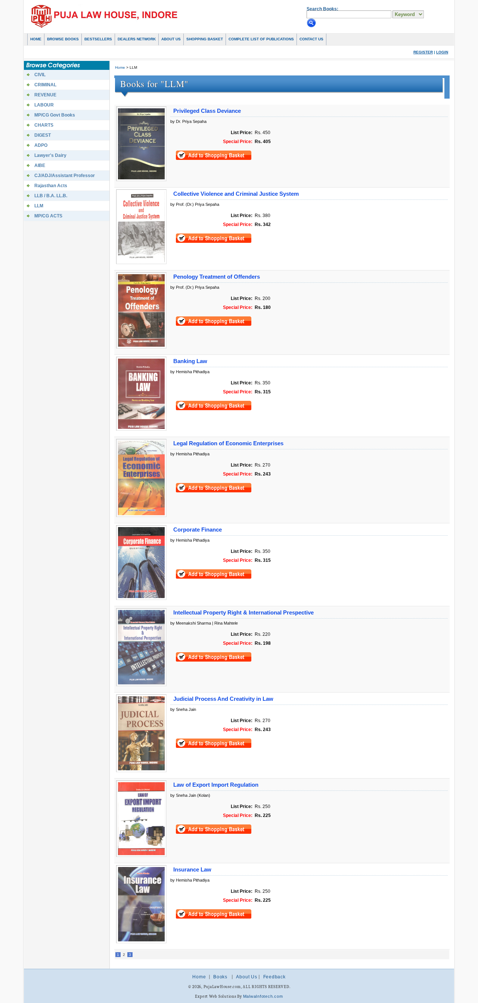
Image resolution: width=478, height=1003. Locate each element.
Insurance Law (192, 870)
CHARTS (43, 125)
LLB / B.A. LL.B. (50, 195)
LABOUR (44, 105)
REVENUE (45, 94)
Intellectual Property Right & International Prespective (243, 613)
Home (35, 39)
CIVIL (40, 74)
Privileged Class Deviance (207, 111)
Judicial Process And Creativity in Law (223, 699)
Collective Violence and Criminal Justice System (236, 194)
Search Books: (322, 9)
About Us (171, 39)
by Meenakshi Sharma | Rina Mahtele (204, 623)
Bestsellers (98, 39)
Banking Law (190, 361)
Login (442, 52)
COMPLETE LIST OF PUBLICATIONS (261, 39)
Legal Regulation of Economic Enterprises (228, 443)
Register (423, 52)
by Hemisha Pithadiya (189, 371)
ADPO (40, 145)
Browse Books (63, 39)
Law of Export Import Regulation (215, 785)
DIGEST (42, 135)
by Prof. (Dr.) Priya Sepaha (194, 204)
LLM (38, 205)
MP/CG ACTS (48, 216)
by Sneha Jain (183, 709)
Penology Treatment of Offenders (216, 277)
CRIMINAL (45, 84)
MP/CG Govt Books (54, 115)
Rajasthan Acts (50, 185)
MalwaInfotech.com (263, 996)
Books (220, 976)
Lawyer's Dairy (50, 155)
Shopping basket (204, 39)
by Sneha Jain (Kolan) (190, 795)
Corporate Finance (197, 530)
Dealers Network (137, 39)
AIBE (39, 165)
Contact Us (311, 39)
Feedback (274, 976)
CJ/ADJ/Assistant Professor (64, 175)
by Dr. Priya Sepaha (188, 121)
